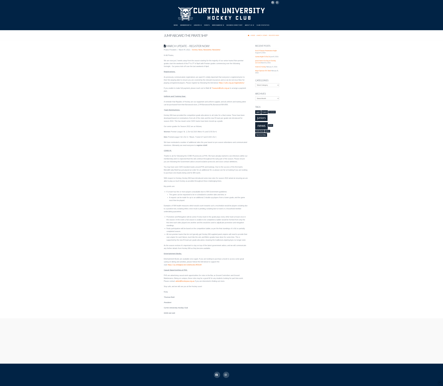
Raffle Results (260, 131)
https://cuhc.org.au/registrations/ (232, 83)
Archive (195, 50)
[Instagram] (277, 2)
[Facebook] (273, 2)
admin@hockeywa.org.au (184, 281)
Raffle (270, 125)
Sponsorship (261, 135)
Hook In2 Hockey (260, 67)
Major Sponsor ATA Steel (263, 71)
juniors (261, 118)
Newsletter (207, 50)
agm (258, 112)
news (261, 125)
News (200, 50)
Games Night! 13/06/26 (262, 56)
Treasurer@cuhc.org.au (220, 88)
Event (264, 112)
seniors (267, 131)
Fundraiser (272, 112)
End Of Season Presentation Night (266, 51)
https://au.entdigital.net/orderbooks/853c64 (185, 265)
